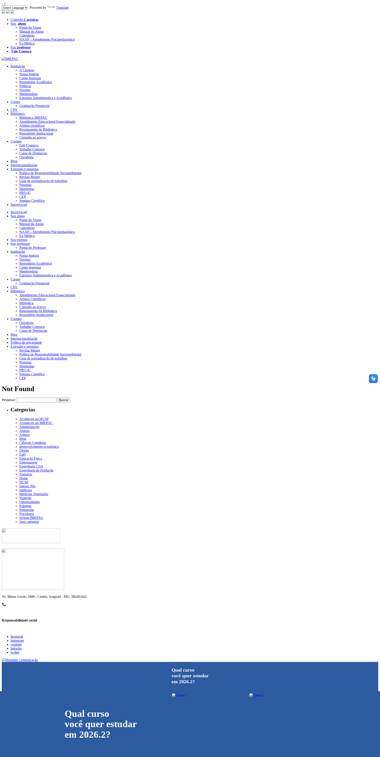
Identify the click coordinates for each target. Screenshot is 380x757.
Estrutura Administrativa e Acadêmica (45, 98)
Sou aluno (18, 216)
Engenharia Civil (31, 466)
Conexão (24, 20)
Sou (18, 23)
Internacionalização (24, 165)
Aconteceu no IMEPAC (36, 423)
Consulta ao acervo (32, 137)
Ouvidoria (26, 157)
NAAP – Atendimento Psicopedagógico (47, 39)
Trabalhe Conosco (32, 149)
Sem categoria (29, 522)
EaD (22, 454)
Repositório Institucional (36, 133)
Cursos (15, 102)
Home (23, 478)
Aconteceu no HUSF (34, 419)
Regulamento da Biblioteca (38, 129)
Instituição (18, 66)
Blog (14, 161)
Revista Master (29, 177)
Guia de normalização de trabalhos (43, 181)
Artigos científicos (32, 125)
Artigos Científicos (32, 299)
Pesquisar (8, 400)
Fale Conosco (28, 145)
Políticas (25, 86)
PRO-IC (25, 193)
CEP (22, 197)
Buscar (63, 400)
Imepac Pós (27, 486)
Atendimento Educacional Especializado (47, 121)
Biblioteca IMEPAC (33, 117)
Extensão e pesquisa (24, 169)
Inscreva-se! (19, 204)
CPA (14, 110)
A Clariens (26, 70)
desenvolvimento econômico (39, 446)
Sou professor (20, 244)
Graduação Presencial (34, 106)
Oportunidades (29, 502)
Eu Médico (27, 43)
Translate (62, 7)
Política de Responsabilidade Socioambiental (50, 173)
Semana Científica (32, 200)
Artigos (24, 435)
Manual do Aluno (31, 31)
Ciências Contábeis (32, 442)
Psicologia (26, 514)
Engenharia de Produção (36, 470)
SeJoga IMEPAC (31, 518)
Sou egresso (19, 240)
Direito (24, 450)
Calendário (27, 35)
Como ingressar (30, 78)
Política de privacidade (26, 342)
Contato (16, 141)
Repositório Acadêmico (35, 82)
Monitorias (26, 189)
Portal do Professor (32, 247)
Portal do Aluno (30, 27)
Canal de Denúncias (33, 153)
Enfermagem (28, 462)
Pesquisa (25, 185)
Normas (24, 90)
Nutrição (25, 498)
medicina (25, 490)
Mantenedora (28, 94)
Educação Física (30, 458)
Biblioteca (18, 114)
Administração (29, 427)
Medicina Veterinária (33, 494)
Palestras (25, 506)
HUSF (24, 482)
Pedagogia (26, 510)
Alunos (24, 431)
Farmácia (25, 474)
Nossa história (29, 74)
